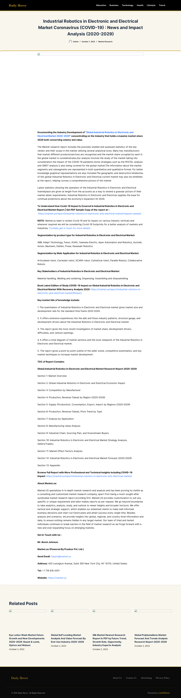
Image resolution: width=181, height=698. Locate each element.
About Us (117, 677)
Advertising (146, 677)
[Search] (171, 5)
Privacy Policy (163, 677)
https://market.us (57, 577)
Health (140, 5)
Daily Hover (18, 5)
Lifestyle (151, 5)
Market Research (105, 42)
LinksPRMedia (164, 692)
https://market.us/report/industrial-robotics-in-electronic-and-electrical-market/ (89, 476)
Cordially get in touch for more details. (70, 228)
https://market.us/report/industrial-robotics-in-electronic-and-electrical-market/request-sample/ (89, 213)
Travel (162, 5)
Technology (127, 5)
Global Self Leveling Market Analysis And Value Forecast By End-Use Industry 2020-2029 (68, 638)
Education (101, 5)
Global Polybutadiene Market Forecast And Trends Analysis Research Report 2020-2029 (151, 638)
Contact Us (131, 677)
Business (114, 5)
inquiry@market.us (61, 556)
